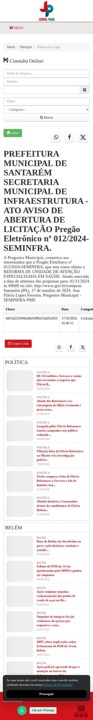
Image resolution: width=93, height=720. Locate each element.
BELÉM (13, 528)
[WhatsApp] (22, 710)
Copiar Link (20, 343)
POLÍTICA (16, 362)
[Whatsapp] (56, 137)
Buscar (48, 117)
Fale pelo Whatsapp (43, 710)
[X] (83, 137)
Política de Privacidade (57, 684)
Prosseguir (46, 694)
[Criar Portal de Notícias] (81, 711)
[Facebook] (69, 137)
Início (11, 47)
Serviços (26, 47)
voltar (14, 133)
